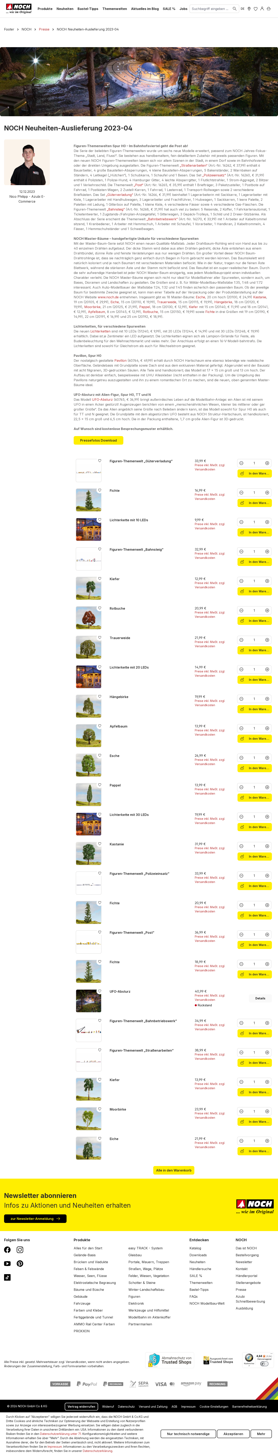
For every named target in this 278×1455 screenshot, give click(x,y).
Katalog (195, 1248)
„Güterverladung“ (119, 195)
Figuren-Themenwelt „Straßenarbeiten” (142, 1050)
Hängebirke (223, 302)
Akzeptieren (233, 1434)
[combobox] (210, 8)
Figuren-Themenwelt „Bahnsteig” (136, 549)
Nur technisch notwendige (188, 1434)
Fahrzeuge (82, 1303)
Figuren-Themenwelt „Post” (132, 933)
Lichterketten (101, 331)
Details (260, 998)
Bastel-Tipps (199, 1290)
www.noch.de (108, 297)
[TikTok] (7, 1277)
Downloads (198, 1255)
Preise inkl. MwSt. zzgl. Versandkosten (210, 467)
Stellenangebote (248, 1283)
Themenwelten (200, 1283)
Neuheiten (197, 1262)
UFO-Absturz (102, 399)
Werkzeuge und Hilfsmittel (148, 1310)
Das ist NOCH (246, 1248)
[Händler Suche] (249, 8)
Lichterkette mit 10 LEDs (129, 520)
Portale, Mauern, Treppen (148, 1262)
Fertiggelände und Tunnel (93, 1317)
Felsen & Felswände (89, 1269)
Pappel (144, 307)
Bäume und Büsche (89, 1290)
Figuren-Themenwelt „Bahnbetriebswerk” (143, 1021)
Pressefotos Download (98, 440)
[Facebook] (7, 1249)
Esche (200, 297)
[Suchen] (234, 8)
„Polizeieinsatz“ (214, 175)
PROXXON (82, 1331)
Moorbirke (92, 307)
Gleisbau (135, 1255)
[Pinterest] (20, 1263)
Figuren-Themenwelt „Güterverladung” (141, 461)
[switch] (264, 1363)
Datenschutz (126, 1406)
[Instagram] (20, 1249)
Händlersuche (200, 1269)
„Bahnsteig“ (116, 209)
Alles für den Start (88, 1248)
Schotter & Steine (141, 1283)
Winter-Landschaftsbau (146, 1290)
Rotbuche (150, 312)
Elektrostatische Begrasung (95, 1283)
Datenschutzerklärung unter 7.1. (61, 1433)
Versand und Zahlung (153, 1406)
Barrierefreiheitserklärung (249, 1406)
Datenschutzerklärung (97, 1451)
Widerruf (108, 1406)
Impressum (188, 1406)
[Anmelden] (262, 8)
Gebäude (81, 1296)
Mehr (261, 1434)
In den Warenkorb (260, 473)
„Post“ (138, 185)
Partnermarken (140, 1324)
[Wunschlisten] (255, 8)
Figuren (134, 1296)
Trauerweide (166, 302)
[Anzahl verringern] (241, 463)
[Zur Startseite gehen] (19, 9)
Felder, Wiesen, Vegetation (148, 1276)
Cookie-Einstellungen (214, 1406)
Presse (241, 1290)
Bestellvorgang (247, 1255)
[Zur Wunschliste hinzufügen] (99, 460)
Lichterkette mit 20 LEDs (129, 667)
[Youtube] (7, 1263)
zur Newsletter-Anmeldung (32, 1219)
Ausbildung (244, 1308)
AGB (174, 1406)
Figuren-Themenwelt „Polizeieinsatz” (139, 874)
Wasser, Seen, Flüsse (90, 1276)
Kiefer (193, 307)
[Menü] (271, 1354)
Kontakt (241, 1269)
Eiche (115, 302)
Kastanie (259, 297)
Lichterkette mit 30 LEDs (129, 815)
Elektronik (136, 1303)
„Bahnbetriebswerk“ (162, 219)
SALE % (195, 1276)
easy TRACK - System (145, 1248)
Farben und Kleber (88, 1310)
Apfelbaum (96, 312)
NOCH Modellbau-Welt (206, 1303)
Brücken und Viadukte (91, 1262)
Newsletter (244, 1262)
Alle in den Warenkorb (174, 1170)
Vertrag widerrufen (81, 1406)
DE (242, 8)
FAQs (193, 1296)
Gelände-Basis (85, 1255)
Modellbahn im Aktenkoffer (149, 1317)
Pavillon (120, 360)
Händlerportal (246, 1276)
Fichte (210, 312)
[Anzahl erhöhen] (267, 463)
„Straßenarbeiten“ (193, 165)
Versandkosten (76, 1362)
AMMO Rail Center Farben (94, 1324)
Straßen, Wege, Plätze (145, 1269)
